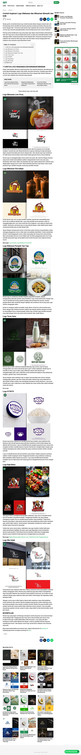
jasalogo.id (44, 628)
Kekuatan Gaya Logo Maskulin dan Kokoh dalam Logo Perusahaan (11, 691)
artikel (5, 634)
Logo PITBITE (8, 57)
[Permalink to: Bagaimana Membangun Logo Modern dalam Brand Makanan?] (28, 658)
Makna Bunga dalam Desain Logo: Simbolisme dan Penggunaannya (28, 537)
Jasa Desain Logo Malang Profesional (20, 243)
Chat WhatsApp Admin (72, 751)
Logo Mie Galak (9, 60)
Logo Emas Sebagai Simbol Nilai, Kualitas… (68, 29)
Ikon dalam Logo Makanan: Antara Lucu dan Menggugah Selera (45, 713)
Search (57, 2)
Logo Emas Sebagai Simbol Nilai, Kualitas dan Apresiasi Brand (11, 84)
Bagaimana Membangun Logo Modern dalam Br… (68, 35)
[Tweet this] (44, 19)
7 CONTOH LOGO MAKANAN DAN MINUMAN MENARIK (19, 47)
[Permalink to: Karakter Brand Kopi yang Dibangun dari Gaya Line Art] (28, 703)
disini (29, 630)
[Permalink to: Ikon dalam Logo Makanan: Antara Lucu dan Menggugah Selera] (45, 703)
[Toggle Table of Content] (32, 45)
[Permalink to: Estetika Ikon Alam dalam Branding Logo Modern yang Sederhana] (11, 703)
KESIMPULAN (8, 62)
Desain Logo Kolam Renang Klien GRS (68, 23)
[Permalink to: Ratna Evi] (4, 19)
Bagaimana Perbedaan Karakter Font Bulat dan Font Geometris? (27, 691)
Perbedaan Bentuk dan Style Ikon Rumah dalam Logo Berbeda (45, 740)
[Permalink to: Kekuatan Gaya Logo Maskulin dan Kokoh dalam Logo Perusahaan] (11, 680)
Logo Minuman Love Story (12, 49)
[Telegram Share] (48, 19)
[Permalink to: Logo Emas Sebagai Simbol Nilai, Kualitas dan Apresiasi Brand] (11, 658)
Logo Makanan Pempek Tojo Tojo (14, 53)
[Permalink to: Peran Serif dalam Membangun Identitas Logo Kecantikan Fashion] (45, 658)
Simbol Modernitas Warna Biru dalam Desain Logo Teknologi (9, 740)
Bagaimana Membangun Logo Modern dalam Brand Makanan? (28, 84)
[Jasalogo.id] (5, 2)
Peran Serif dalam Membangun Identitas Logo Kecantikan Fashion (44, 84)
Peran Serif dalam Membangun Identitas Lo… (69, 41)
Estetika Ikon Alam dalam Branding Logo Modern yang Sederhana (10, 713)
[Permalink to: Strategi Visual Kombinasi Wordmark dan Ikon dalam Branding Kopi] (45, 680)
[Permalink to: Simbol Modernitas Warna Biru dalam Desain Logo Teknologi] (11, 728)
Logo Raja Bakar (9, 59)
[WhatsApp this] (51, 19)
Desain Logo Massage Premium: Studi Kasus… (67, 17)
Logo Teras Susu (9, 55)
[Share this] (41, 19)
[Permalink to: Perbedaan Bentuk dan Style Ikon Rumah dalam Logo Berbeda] (45, 728)
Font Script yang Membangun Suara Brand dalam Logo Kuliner (28, 736)
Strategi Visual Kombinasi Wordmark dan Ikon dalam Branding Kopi (44, 691)
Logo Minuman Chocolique (12, 51)
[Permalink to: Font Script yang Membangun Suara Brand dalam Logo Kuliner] (28, 726)
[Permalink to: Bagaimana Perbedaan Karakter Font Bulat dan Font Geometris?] (28, 680)
